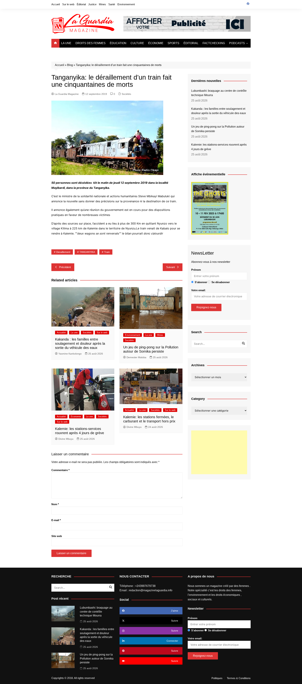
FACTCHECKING (214, 43)
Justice (92, 4)
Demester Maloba (136, 357)
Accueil (55, 4)
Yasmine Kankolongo (70, 353)
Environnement (126, 4)
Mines (102, 4)
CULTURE (137, 43)
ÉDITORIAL (191, 43)
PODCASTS (237, 43)
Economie (76, 416)
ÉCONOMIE (155, 43)
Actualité (61, 332)
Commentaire (60, 470)
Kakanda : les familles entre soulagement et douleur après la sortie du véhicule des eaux (80, 343)
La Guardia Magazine (67, 94)
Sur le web (68, 4)
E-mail (56, 520)
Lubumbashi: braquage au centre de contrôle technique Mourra (219, 93)
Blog (70, 65)
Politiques (216, 678)
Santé (111, 4)
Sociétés (126, 94)
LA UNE (66, 43)
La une (74, 332)
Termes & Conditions (239, 678)
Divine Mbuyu (65, 438)
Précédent (65, 267)
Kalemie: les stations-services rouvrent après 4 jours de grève (219, 147)
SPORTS (173, 43)
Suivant (170, 267)
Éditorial (81, 4)
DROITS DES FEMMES (91, 43)
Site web (56, 536)
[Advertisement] (219, 452)
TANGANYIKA (87, 252)
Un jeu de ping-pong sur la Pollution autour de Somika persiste (217, 129)
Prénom (196, 269)
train (107, 252)
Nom (55, 504)
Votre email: (198, 290)
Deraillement (63, 252)
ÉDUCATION (118, 43)
